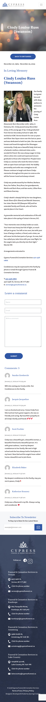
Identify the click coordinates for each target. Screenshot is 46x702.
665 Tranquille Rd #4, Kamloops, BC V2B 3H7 (20, 608)
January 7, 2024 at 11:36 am (15, 497)
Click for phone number (21, 586)
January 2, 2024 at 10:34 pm (15, 405)
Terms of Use (17, 690)
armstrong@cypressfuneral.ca (23, 646)
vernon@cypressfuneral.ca (16, 284)
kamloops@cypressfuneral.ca (22, 618)
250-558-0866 (11, 278)
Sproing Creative (34, 694)
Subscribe (38, 527)
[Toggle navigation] (41, 5)
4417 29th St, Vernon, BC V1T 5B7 (18, 580)
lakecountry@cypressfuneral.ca (23, 673)
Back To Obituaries (23, 56)
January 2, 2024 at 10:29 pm (15, 381)
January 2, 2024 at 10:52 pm (15, 435)
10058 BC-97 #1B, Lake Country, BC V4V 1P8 (21, 663)
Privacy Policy (28, 690)
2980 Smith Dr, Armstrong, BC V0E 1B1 (20, 635)
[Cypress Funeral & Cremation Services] (23, 548)
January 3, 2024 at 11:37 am (15, 473)
